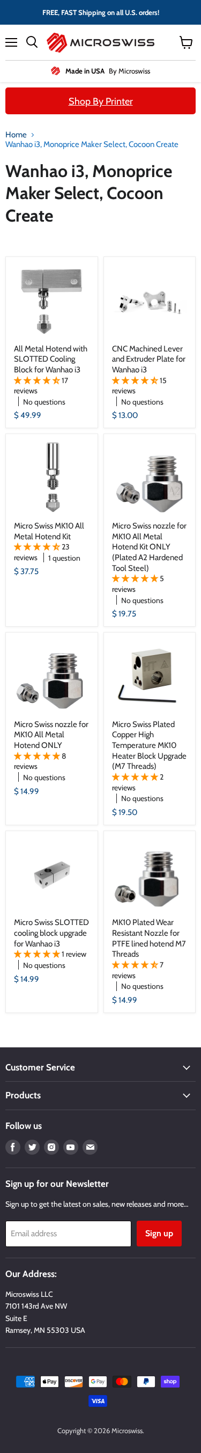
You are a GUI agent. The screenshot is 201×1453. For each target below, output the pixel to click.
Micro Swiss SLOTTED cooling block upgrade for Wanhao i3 (51, 933)
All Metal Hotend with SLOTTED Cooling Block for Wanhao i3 (50, 359)
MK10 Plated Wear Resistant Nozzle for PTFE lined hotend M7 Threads (149, 938)
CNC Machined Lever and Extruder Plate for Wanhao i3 (148, 359)
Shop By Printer (101, 101)
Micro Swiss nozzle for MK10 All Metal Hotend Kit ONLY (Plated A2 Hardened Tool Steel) (149, 547)
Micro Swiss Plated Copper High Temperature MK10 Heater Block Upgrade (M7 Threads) (149, 746)
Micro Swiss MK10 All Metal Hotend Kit (49, 531)
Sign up (159, 1233)
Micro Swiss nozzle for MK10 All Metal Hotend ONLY (51, 735)
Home (16, 135)
